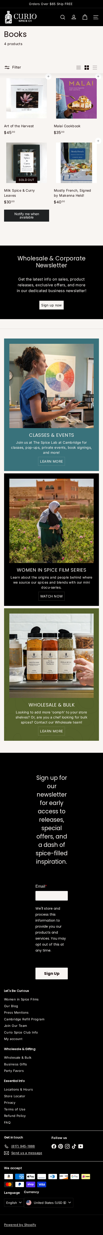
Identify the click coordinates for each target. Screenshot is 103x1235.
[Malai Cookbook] (76, 107)
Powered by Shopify (20, 1225)
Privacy (9, 1102)
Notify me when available (26, 215)
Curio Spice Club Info (21, 1032)
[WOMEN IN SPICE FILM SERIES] (51, 521)
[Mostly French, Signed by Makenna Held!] (76, 173)
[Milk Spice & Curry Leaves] (26, 182)
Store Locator (14, 1096)
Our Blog (11, 1006)
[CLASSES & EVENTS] (51, 386)
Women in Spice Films (21, 999)
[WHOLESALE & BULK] (51, 656)
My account (13, 1039)
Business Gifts (15, 1064)
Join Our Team (15, 1026)
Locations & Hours (18, 1089)
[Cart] (84, 17)
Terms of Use (14, 1109)
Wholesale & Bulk (18, 1057)
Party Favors (14, 1071)
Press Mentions (16, 1012)
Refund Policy (15, 1116)
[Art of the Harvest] (26, 107)
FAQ (7, 1122)
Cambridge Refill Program (24, 1019)
